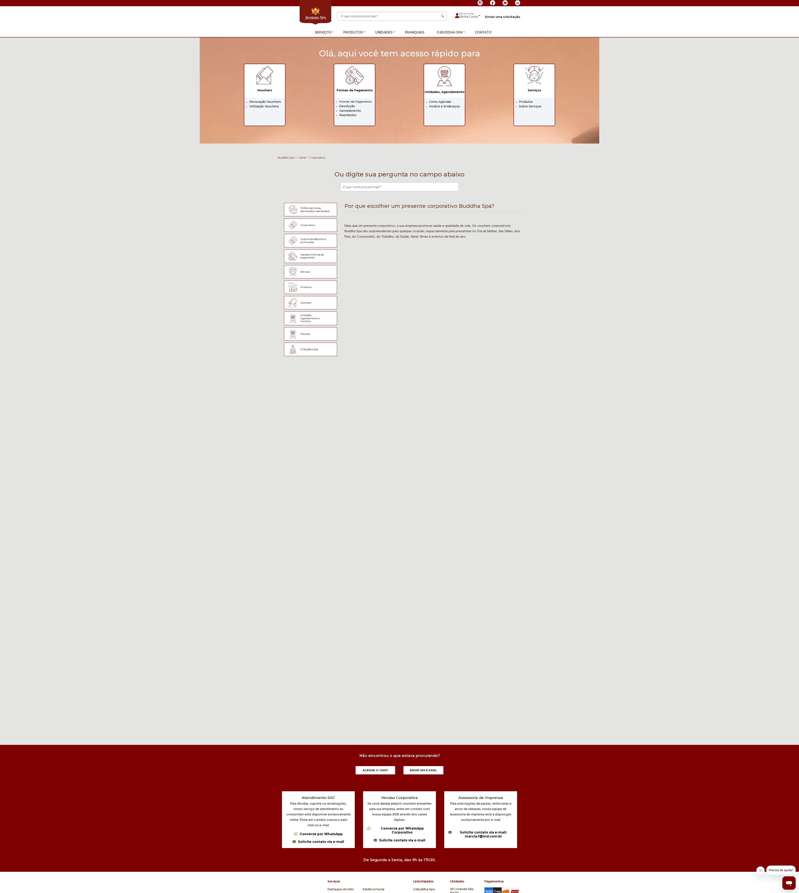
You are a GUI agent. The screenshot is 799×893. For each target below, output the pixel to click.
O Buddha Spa (424, 889)
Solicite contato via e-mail (321, 842)
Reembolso (347, 115)
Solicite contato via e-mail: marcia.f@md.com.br (483, 834)
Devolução (347, 106)
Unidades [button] (384, 32)
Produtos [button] (353, 32)
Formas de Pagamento (355, 101)
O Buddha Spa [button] (450, 32)
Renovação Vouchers (265, 102)
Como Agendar (440, 102)
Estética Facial (373, 889)
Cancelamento (350, 111)
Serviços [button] (323, 32)
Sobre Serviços (530, 106)
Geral (301, 157)
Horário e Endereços (444, 106)
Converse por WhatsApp (321, 834)
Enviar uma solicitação (502, 17)
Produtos (526, 102)
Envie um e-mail (423, 770)
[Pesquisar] (442, 16)
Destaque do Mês (341, 889)
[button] (469, 15)
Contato (483, 32)
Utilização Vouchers (264, 106)
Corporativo (317, 157)
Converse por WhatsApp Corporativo (402, 830)
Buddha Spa (286, 157)
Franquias (414, 32)
